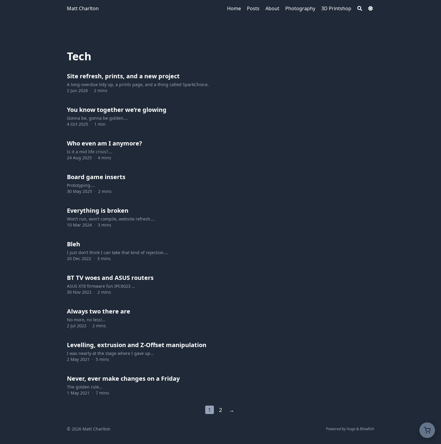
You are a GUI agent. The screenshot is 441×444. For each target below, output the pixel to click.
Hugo (351, 428)
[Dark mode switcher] (370, 8)
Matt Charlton (83, 8)
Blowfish (367, 428)
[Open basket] (427, 430)
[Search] (359, 8)
